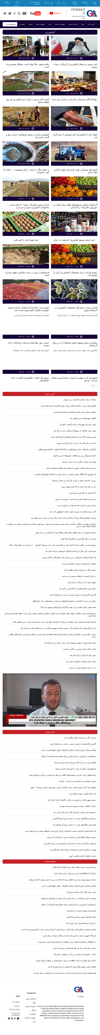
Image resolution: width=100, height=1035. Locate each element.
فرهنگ (31, 24)
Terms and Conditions (15, 1014)
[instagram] (19, 13)
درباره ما (94, 3)
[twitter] (10, 13)
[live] (55, 13)
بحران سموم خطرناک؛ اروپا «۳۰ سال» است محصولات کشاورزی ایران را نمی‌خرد (29, 206)
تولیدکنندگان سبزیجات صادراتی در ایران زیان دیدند (74, 99)
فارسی (17, 3)
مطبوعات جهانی (30, 1006)
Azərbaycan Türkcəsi (35, 3)
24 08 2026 (74, 3)
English (6, 3)
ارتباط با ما (84, 3)
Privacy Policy (14, 1009)
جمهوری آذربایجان (60, 24)
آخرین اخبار (91, 24)
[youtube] (35, 13)
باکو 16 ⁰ (61, 3)
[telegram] (4, 13)
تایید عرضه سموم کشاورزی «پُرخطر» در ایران (74, 240)
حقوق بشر (22, 24)
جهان (82, 24)
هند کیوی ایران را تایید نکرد (26, 240)
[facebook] (14, 13)
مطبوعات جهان (40, 24)
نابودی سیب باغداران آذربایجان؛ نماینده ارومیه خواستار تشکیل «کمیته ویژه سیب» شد (28, 309)
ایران (49, 24)
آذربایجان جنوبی (73, 24)
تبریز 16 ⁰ (49, 3)
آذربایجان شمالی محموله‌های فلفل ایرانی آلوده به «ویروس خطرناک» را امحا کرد (75, 206)
